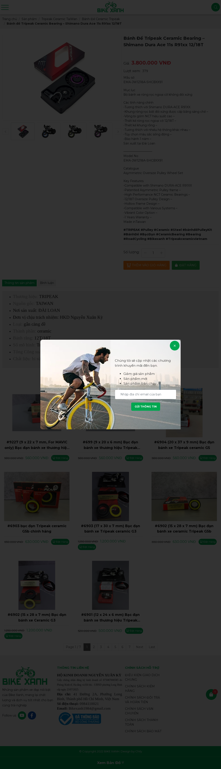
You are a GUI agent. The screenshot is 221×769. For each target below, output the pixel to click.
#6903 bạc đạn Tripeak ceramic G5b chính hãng (36, 529)
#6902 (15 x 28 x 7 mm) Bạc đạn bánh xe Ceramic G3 (37, 617)
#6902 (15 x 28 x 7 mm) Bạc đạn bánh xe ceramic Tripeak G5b (184, 529)
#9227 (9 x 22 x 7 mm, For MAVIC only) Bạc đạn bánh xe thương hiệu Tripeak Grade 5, (37, 445)
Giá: (126, 63)
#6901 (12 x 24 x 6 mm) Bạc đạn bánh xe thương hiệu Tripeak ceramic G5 (110, 618)
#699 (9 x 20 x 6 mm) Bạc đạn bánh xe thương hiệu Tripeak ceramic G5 (110, 445)
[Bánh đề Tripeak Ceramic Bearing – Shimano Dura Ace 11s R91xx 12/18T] (23, 131)
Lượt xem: (131, 71)
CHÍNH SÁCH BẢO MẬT (143, 731)
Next (139, 647)
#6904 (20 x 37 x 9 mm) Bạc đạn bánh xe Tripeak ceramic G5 (184, 445)
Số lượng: (131, 252)
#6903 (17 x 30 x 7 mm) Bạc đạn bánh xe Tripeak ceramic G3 (110, 529)
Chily (138, 751)
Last (152, 647)
